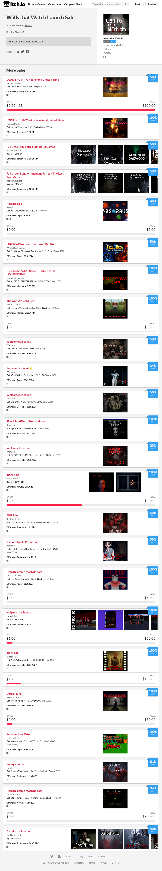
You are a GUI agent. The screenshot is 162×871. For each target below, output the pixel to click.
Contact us (105, 856)
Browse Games (36, 4)
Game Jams (54, 4)
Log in (138, 4)
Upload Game (75, 4)
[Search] (126, 4)
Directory (79, 862)
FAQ (80, 856)
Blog (90, 856)
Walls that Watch (113, 38)
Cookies (116, 862)
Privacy (103, 862)
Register (152, 4)
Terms (92, 862)
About (70, 856)
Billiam (28, 25)
